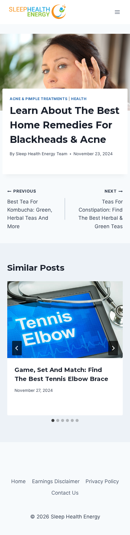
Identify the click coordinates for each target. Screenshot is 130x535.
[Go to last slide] (17, 348)
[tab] (52, 420)
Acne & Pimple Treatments (38, 98)
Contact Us (65, 493)
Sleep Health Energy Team (41, 153)
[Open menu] (117, 12)
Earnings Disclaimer (56, 481)
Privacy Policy (102, 481)
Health (79, 98)
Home (18, 481)
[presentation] (65, 319)
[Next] (113, 348)
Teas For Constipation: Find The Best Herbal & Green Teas (100, 209)
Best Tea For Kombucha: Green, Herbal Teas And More (29, 209)
